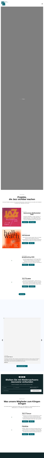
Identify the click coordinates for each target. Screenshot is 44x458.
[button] (22, 294)
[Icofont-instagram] (19, 377)
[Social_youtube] (24, 377)
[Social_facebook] (23, 377)
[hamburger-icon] (42, 3)
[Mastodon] (21, 377)
